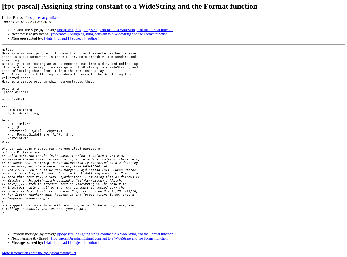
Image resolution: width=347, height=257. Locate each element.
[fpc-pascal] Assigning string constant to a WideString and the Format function (115, 30)
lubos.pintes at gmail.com (42, 18)
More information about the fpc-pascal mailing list (39, 253)
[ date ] (49, 38)
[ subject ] (77, 38)
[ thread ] (62, 38)
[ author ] (92, 38)
